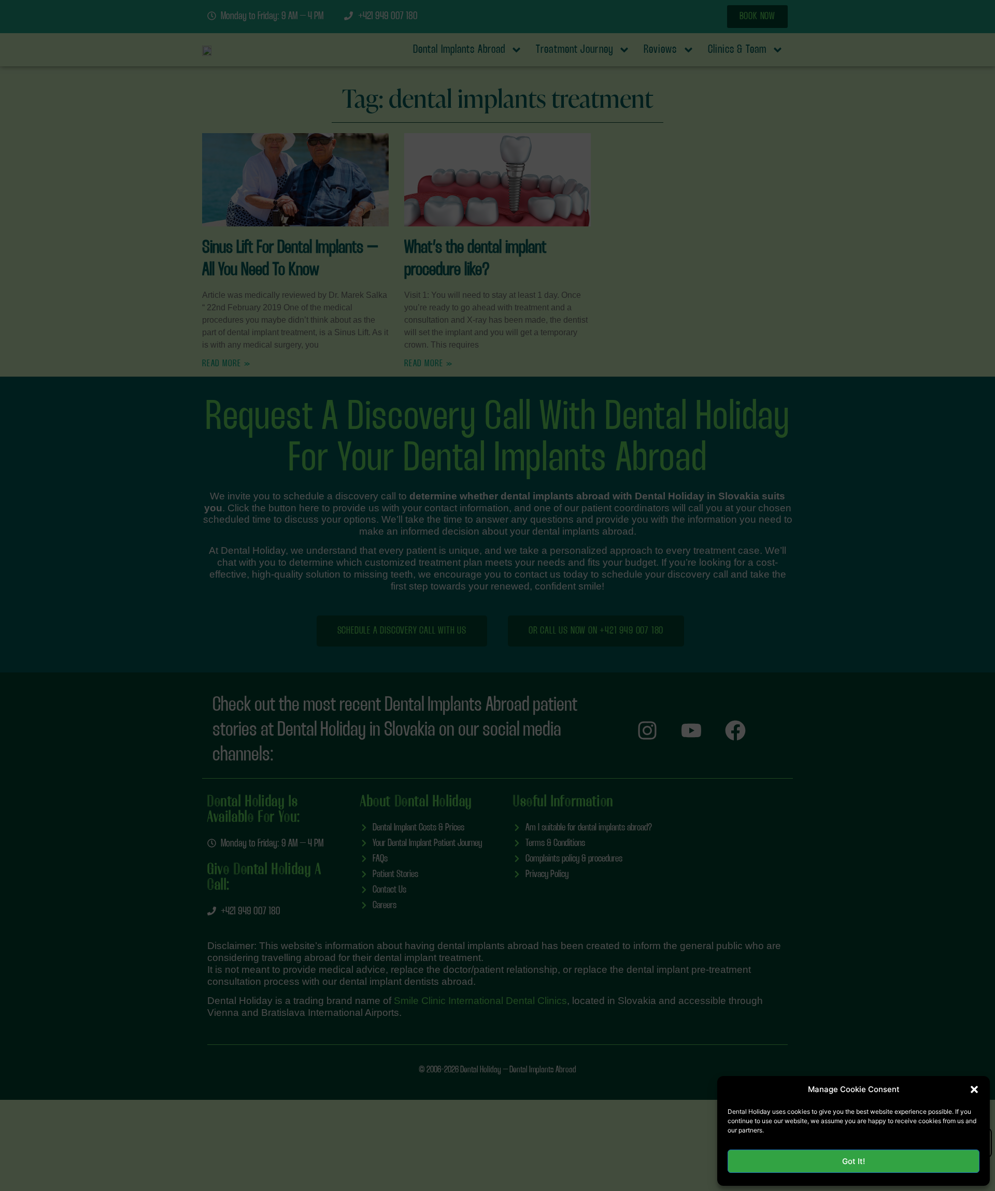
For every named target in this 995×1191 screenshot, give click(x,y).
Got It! (853, 1161)
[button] (974, 1089)
